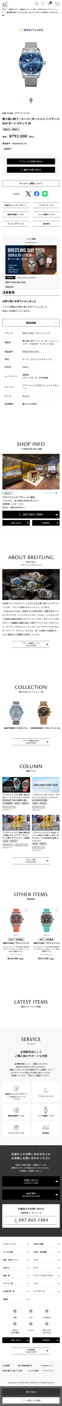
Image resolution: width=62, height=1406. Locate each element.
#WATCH (25, 803)
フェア (35, 1283)
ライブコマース (39, 1291)
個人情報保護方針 (25, 1365)
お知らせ (6, 1267)
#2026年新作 (7, 803)
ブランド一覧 (8, 1283)
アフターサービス (9, 1244)
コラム (35, 1259)
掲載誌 (5, 1299)
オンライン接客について (31, 183)
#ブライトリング (9, 807)
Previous (3, 709)
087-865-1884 (33, 1220)
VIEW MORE (48, 493)
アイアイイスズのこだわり (43, 1275)
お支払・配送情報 (40, 1252)
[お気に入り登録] (26, 910)
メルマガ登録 (33, 1370)
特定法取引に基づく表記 (12, 1370)
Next (59, 709)
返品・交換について (10, 1259)
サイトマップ (48, 1370)
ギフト (35, 1267)
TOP (4, 9)
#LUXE (17, 803)
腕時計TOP (13, 9)
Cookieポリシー (47, 1365)
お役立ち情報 (38, 1244)
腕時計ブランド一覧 (27, 9)
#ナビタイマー (8, 845)
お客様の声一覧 (9, 1291)
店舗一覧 (6, 1275)
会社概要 (6, 1365)
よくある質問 (8, 1252)
